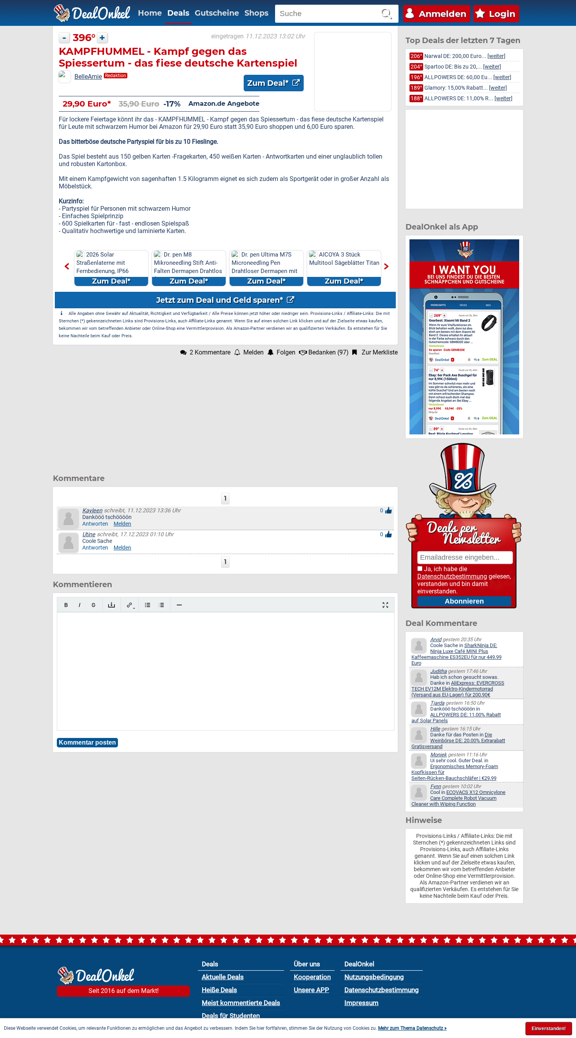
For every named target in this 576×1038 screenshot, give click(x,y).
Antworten (95, 524)
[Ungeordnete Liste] (147, 605)
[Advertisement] (225, 411)
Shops (256, 13)
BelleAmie (88, 76)
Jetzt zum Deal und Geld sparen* (220, 300)
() (328, 352)
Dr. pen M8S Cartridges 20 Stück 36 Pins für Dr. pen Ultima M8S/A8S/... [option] (370, 268)
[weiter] (496, 56)
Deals (178, 13)
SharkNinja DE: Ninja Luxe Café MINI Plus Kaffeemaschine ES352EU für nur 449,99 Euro (456, 654)
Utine (88, 534)
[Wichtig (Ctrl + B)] (66, 605)
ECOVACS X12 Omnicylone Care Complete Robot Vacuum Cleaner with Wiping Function (458, 798)
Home (150, 13)
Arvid (435, 639)
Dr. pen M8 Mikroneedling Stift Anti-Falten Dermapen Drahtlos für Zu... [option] (135, 268)
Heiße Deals (219, 990)
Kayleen (92, 510)
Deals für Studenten (231, 1016)
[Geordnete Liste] (161, 605)
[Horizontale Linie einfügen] (179, 605)
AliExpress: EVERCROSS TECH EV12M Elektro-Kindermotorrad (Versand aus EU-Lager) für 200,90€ (457, 689)
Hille (435, 729)
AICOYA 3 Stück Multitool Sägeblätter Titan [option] (291, 268)
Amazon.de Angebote (223, 103)
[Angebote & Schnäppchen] (92, 13)
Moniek (438, 755)
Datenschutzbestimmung (452, 576)
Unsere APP (311, 990)
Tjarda (437, 703)
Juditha (438, 671)
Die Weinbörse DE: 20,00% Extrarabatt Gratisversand (458, 740)
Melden (122, 524)
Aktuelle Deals (223, 977)
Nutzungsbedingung (374, 977)
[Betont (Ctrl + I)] (80, 605)
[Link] (129, 605)
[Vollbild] (385, 605)
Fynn (435, 786)
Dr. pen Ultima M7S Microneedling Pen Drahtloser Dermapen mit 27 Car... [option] (212, 268)
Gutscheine (217, 13)
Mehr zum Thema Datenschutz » (412, 1028)
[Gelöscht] (93, 605)
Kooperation (312, 977)
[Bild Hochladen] (111, 605)
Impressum (361, 1003)
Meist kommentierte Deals (241, 1003)
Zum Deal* (268, 83)
